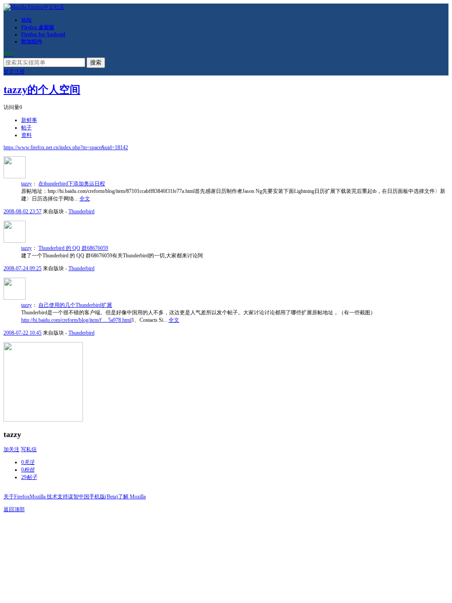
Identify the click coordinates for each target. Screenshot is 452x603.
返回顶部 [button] (14, 509)
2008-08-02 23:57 (22, 211)
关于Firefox (17, 497)
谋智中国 (78, 497)
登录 (9, 71)
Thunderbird (81, 211)
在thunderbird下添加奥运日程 (71, 184)
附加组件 (31, 41)
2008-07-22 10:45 (22, 333)
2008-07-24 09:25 (22, 268)
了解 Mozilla (132, 497)
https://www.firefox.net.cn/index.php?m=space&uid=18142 (66, 147)
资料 (26, 135)
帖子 (26, 127)
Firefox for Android (43, 34)
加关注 (11, 449)
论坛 (26, 20)
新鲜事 (29, 120)
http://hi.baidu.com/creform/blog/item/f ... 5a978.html (76, 320)
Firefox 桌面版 (37, 27)
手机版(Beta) (103, 497)
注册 (19, 71)
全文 (84, 199)
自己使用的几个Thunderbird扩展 (75, 305)
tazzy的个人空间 (42, 89)
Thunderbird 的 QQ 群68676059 (73, 248)
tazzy (26, 184)
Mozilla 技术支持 (49, 497)
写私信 (29, 449)
